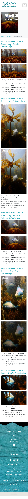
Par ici (20, 490)
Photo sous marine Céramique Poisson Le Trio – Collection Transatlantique (12, 271)
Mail (13, 448)
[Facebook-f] (10, 460)
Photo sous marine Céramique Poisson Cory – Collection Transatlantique (12, 44)
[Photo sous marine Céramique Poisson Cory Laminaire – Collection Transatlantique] (13, 227)
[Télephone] (14, 436)
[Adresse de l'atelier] (14, 469)
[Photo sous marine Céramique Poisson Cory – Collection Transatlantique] (13, 56)
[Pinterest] (17, 460)
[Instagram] (14, 460)
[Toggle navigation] (24, 5)
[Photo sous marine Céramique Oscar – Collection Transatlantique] (13, 382)
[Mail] (14, 445)
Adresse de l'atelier (14, 472)
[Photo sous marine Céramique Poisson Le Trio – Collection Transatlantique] (13, 298)
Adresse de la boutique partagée (14, 480)
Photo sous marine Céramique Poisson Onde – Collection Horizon (13, 100)
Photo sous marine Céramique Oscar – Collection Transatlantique (13, 372)
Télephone (13, 439)
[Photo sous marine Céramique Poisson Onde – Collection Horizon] (13, 125)
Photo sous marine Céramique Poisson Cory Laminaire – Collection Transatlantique (12, 215)
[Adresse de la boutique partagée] (14, 478)
